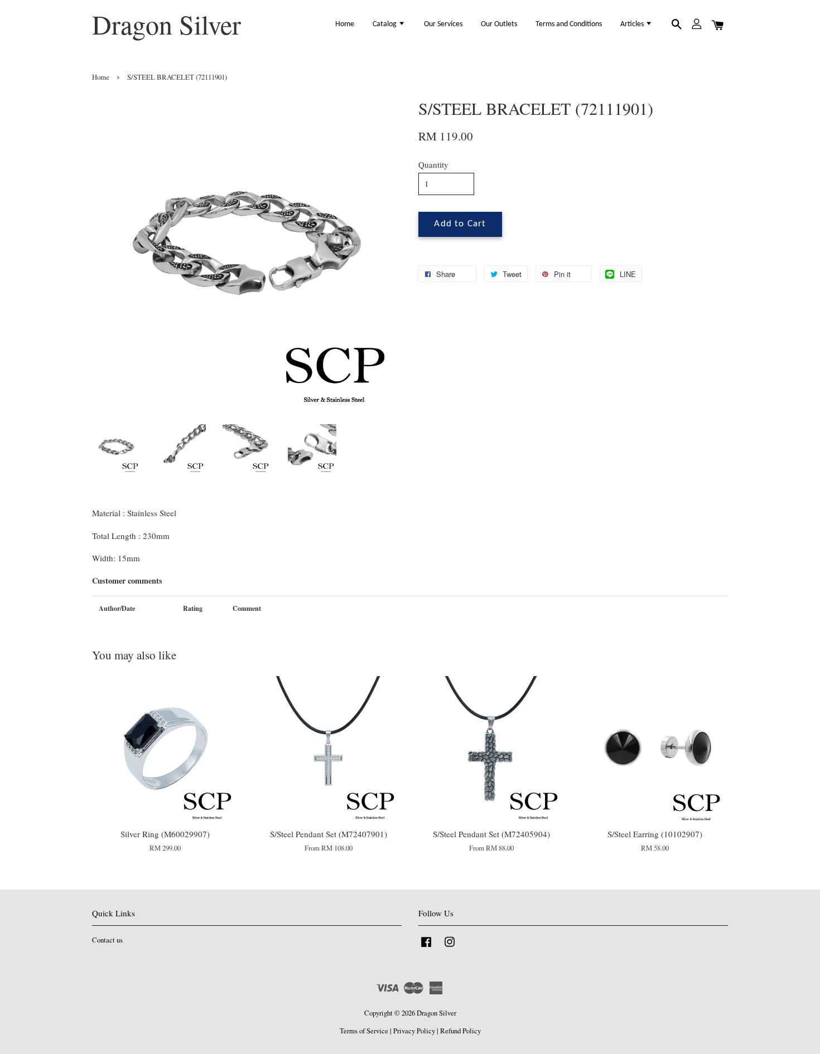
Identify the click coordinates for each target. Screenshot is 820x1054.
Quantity (433, 164)
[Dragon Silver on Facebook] (426, 947)
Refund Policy (460, 1031)
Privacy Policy (414, 1031)
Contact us (107, 940)
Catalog (385, 24)
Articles (632, 24)
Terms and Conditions (569, 24)
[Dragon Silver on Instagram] (449, 947)
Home (344, 24)
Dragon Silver (166, 24)
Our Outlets (499, 24)
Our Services (443, 24)
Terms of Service (364, 1031)
